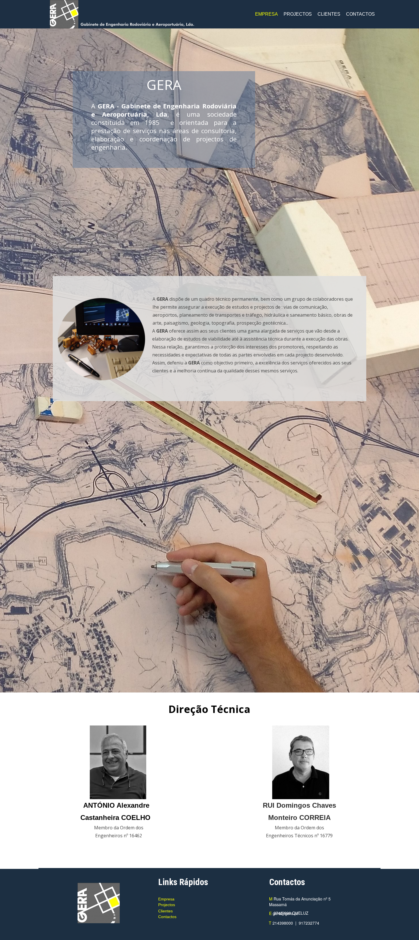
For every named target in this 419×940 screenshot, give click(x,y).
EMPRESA (266, 14)
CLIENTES (329, 14)
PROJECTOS (298, 14)
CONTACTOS (360, 14)
